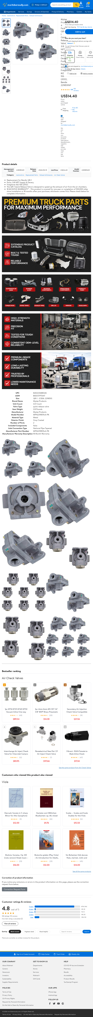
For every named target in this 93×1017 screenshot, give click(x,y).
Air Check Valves (59, 175)
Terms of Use (6, 992)
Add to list (73, 73)
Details (83, 69)
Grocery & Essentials (42, 12)
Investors (5, 975)
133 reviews (76, 89)
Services (21, 12)
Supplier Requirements (10, 982)
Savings (29, 12)
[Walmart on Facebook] (49, 1003)
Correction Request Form (14, 889)
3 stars (31, 912)
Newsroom (6, 972)
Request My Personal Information (13, 1002)
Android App (52, 995)
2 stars (31, 915)
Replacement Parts (22, 16)
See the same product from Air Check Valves (75, 767)
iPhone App (52, 992)
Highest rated (29, 931)
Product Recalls (69, 979)
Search (86, 931)
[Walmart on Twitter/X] (54, 1003)
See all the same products (82, 871)
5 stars (31, 906)
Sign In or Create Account (25, 954)
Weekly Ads (75, 954)
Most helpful (43, 931)
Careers (79, 12)
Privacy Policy (7, 995)
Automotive (11, 16)
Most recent (15, 931)
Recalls (66, 972)
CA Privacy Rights (8, 998)
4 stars (31, 909)
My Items (88, 12)
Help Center (45, 954)
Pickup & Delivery (58, 12)
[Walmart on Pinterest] (63, 1003)
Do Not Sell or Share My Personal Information (18, 1005)
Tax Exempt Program (71, 982)
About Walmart (7, 965)
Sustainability (6, 979)
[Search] (76, 4)
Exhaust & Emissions (36, 16)
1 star (31, 917)
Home (4, 16)
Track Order (60, 954)
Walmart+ (36, 975)
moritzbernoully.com (68, 125)
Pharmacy (70, 12)
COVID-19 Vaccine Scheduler (74, 965)
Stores (35, 969)
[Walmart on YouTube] (58, 1003)
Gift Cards (36, 979)
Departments (10, 12)
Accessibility (68, 975)
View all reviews (10, 923)
